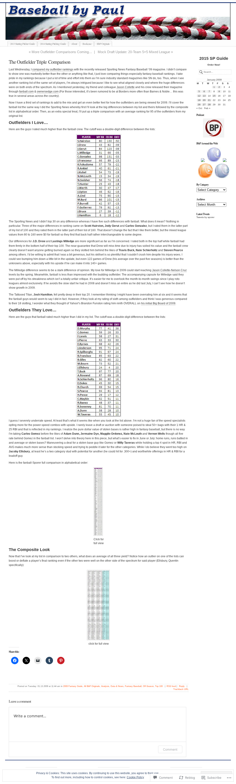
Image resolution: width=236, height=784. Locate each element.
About (74, 44)
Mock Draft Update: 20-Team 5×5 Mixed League (134, 52)
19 (199, 100)
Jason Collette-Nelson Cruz (169, 270)
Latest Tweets (202, 214)
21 (209, 100)
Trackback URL (181, 689)
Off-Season (148, 686)
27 (204, 104)
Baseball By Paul (122, 34)
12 (199, 96)
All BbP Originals (92, 686)
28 (209, 104)
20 (204, 100)
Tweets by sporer (205, 217)
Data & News (117, 686)
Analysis (105, 686)
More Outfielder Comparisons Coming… (62, 52)
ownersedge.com (48, 91)
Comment (170, 749)
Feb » (207, 108)
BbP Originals (103, 44)
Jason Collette (126, 87)
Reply (181, 686)
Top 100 (159, 686)
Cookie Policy (135, 777)
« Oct (199, 108)
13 (204, 96)
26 (199, 104)
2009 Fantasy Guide (73, 686)
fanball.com (26, 91)
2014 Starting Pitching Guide (53, 44)
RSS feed (171, 686)
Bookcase (87, 44)
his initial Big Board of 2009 (158, 303)
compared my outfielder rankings (52, 69)
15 (214, 96)
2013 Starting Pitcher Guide (22, 44)
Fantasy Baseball (133, 686)
